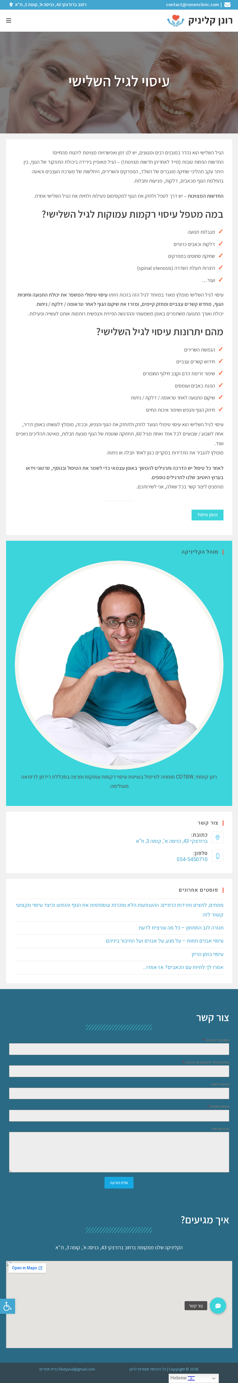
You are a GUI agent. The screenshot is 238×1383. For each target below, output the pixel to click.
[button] (7, 1306)
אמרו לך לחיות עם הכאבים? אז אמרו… (183, 967)
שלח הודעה (119, 1182)
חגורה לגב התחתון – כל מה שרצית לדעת (181, 928)
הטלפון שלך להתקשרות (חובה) (206, 1062)
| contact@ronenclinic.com (194, 4)
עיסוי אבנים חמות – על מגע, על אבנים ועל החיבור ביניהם (164, 941)
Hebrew (179, 1377)
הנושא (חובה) (218, 1106)
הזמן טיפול (207, 515)
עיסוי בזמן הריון (207, 954)
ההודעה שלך (220, 1129)
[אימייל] (228, 5)
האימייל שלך (220, 1084)
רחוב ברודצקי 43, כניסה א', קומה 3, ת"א (50, 4)
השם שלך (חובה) (216, 1040)
